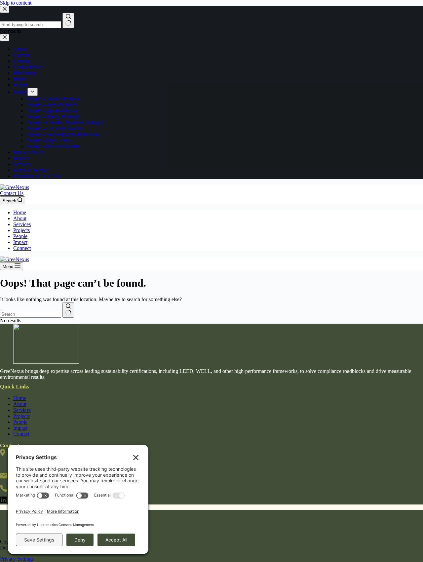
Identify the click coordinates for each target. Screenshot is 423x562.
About (19, 218)
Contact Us (11, 193)
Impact (20, 242)
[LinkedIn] (4, 501)
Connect (22, 248)
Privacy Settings (17, 559)
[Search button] (68, 310)
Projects (21, 230)
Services (22, 224)
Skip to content (15, 3)
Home (19, 212)
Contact (21, 434)
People (20, 236)
